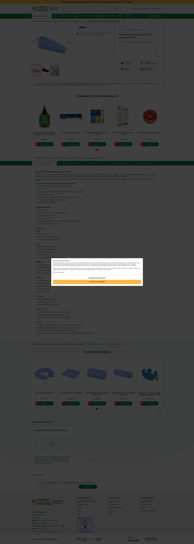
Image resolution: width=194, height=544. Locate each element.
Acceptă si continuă (97, 282)
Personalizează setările (97, 278)
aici (63, 272)
